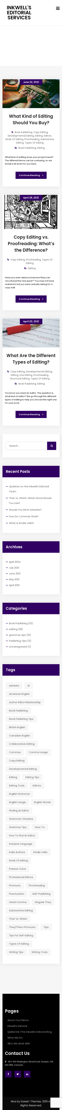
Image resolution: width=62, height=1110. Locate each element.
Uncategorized (18, 646)
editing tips (32, 777)
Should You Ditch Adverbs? (25, 509)
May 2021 (14, 579)
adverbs (14, 685)
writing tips (16, 952)
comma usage (38, 752)
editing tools (16, 785)
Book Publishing (18, 623)
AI (28, 685)
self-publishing (41, 893)
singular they (43, 902)
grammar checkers (21, 819)
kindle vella (40, 852)
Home (19, 51)
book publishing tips (21, 719)
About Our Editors (18, 1020)
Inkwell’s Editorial (17, 1026)
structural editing (20, 378)
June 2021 (15, 573)
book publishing (18, 710)
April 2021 (14, 585)
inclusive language (20, 844)
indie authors (17, 852)
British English (17, 727)
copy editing (16, 760)
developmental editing (23, 769)
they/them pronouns (22, 927)
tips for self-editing (21, 935)
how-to (40, 827)
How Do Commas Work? (24, 516)
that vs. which (18, 918)
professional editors (21, 877)
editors (37, 785)
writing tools (39, 952)
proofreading (37, 885)
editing (13, 629)
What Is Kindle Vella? (21, 523)
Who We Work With (18, 1043)
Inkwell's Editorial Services (19, 12)
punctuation (16, 893)
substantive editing (21, 910)
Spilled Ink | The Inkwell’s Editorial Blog (29, 1032)
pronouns (15, 885)
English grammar (19, 794)
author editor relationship (25, 702)
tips (46, 927)
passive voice (17, 869)
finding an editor (19, 810)
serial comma (18, 902)
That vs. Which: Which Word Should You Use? (30, 500)
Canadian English (19, 735)
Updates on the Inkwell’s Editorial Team (29, 489)
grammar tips (17, 635)
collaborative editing (22, 744)
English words (42, 802)
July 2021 (14, 567)
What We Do (15, 1037)
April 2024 (15, 562)
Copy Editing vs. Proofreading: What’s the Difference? (31, 243)
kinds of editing (18, 860)
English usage (17, 802)
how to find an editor (22, 835)
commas (15, 752)
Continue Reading (30, 175)
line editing (26, 375)
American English (19, 694)
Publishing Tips (18, 641)
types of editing (19, 943)
